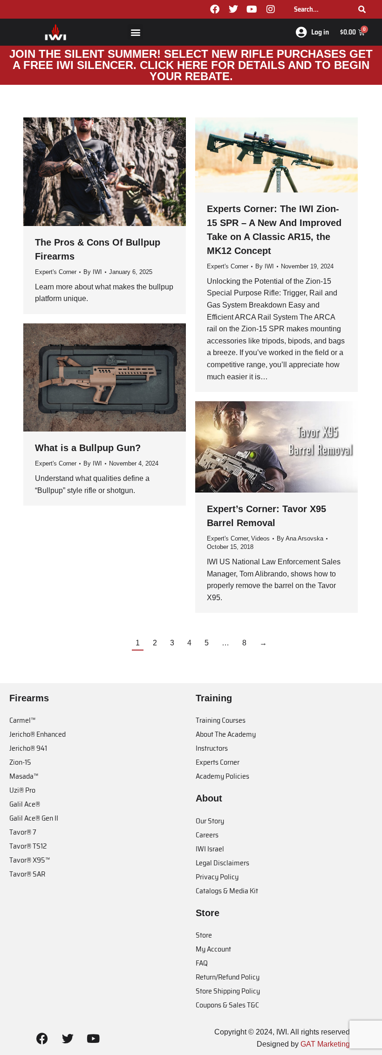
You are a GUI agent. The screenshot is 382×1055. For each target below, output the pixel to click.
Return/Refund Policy (227, 977)
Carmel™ (22, 720)
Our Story (210, 821)
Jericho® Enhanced (37, 734)
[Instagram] (270, 9)
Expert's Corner (55, 271)
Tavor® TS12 (28, 846)
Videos (260, 538)
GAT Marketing (325, 1044)
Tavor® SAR (27, 874)
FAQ (202, 963)
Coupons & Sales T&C (227, 1005)
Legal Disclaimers (222, 863)
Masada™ (23, 776)
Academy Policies (222, 776)
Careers (207, 835)
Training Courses (221, 720)
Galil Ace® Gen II (33, 818)
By (92, 271)
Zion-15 (20, 762)
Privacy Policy (217, 877)
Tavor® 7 (22, 832)
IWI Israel (210, 849)
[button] (135, 32)
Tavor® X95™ (29, 860)
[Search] (362, 9)
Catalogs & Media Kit (227, 891)
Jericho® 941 (28, 748)
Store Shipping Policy (228, 991)
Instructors (212, 748)
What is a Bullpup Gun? (88, 448)
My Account (213, 949)
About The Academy (226, 734)
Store (204, 935)
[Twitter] (233, 9)
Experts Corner (217, 762)
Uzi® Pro (22, 790)
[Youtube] (252, 9)
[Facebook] (214, 9)
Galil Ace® (24, 804)
